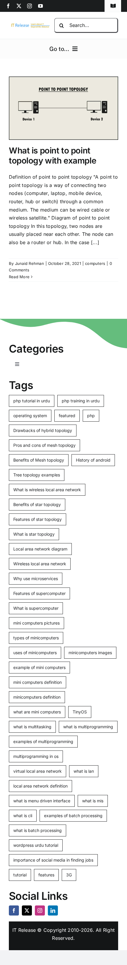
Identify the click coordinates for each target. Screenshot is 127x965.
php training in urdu (81, 400)
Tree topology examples (36, 474)
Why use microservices (35, 578)
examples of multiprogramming (43, 741)
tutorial (20, 874)
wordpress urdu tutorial (35, 845)
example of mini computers (39, 667)
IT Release (24, 930)
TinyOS (80, 711)
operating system (30, 415)
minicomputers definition (37, 697)
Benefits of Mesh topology (38, 460)
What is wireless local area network (47, 489)
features (46, 874)
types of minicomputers (36, 637)
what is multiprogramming (88, 726)
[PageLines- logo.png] (29, 25)
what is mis (92, 800)
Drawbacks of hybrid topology (42, 430)
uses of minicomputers (35, 652)
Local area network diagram (40, 548)
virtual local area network (37, 771)
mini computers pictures (36, 622)
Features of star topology (37, 519)
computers (95, 263)
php (91, 415)
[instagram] (29, 6)
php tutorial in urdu (31, 400)
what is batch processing (37, 830)
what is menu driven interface (41, 800)
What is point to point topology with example (52, 155)
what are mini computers (37, 711)
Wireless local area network (39, 563)
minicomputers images (90, 652)
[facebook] (8, 6)
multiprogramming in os (35, 756)
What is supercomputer (35, 608)
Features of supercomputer (39, 593)
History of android (93, 460)
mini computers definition (37, 682)
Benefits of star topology (37, 504)
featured (67, 415)
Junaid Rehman (29, 263)
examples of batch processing (73, 815)
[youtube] (40, 6)
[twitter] (19, 6)
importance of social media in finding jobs (53, 859)
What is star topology (34, 534)
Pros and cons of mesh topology (44, 445)
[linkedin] (53, 910)
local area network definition (40, 785)
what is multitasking (32, 726)
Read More (19, 276)
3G (69, 874)
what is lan (84, 771)
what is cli (22, 815)
